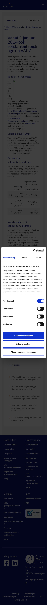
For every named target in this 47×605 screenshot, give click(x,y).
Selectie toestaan (23, 344)
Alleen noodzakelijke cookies (23, 352)
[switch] (40, 309)
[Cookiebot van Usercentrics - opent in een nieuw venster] (33, 250)
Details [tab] (24, 258)
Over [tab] (38, 258)
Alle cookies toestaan (23, 336)
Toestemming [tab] (9, 258)
